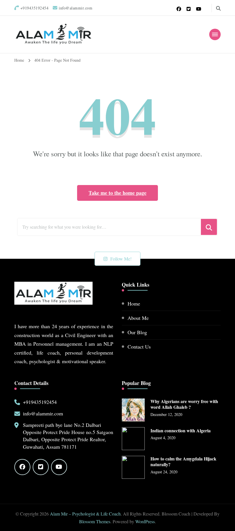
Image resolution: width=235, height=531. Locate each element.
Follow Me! (121, 259)
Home (134, 303)
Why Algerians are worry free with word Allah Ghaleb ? (184, 404)
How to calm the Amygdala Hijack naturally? (183, 462)
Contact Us (139, 346)
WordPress (145, 521)
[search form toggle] (218, 8)
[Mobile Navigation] (215, 34)
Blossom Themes (94, 521)
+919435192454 (40, 401)
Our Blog (137, 332)
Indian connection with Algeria (180, 431)
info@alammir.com (43, 413)
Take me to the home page (117, 193)
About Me (138, 317)
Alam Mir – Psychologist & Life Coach (85, 514)
